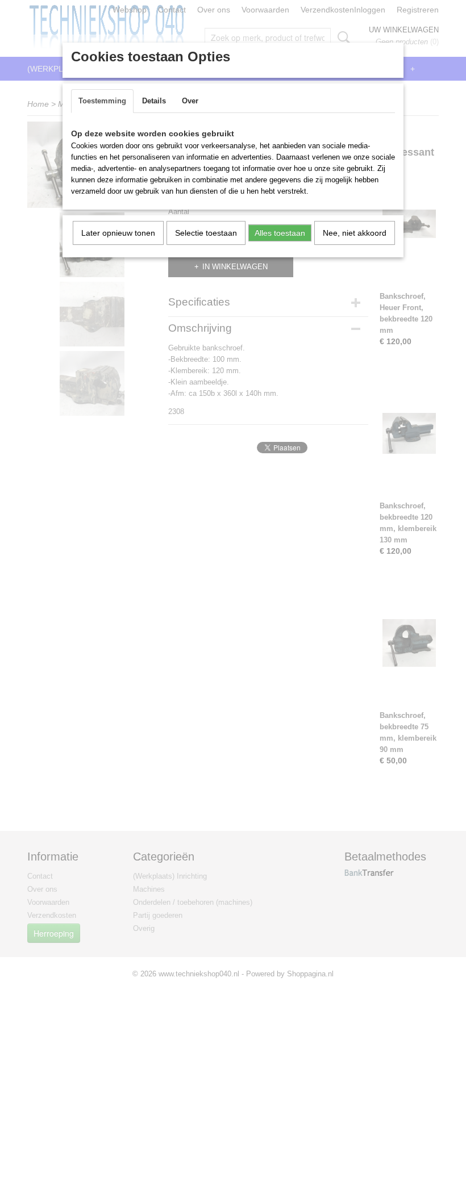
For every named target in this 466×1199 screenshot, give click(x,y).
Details (154, 101)
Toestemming (102, 101)
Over (190, 101)
